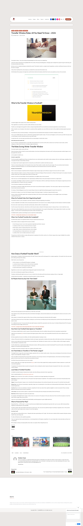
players (32, 362)
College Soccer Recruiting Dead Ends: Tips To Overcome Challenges (30, 326)
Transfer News (25, 30)
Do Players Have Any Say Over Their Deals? (39, 91)
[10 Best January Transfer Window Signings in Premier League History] (21, 442)
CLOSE (54, 77)
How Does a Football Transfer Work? (36, 89)
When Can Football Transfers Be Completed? (39, 86)
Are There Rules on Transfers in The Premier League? (41, 94)
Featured (16, 30)
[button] (68, 19)
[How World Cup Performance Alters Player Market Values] (41, 442)
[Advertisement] (29, 6)
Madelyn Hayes (22, 458)
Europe (13, 30)
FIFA (12, 452)
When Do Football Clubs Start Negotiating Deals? (40, 85)
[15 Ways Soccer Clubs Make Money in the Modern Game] (61, 442)
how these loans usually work (27, 374)
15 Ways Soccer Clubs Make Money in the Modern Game (60, 447)
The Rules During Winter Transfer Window (37, 82)
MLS (22, 333)
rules (21, 452)
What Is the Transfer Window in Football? (36, 81)
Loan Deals (16, 452)
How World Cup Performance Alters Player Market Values (40, 447)
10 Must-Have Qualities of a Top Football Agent (26, 214)
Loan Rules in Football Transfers (37, 95)
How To (20, 30)
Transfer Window (25, 452)
